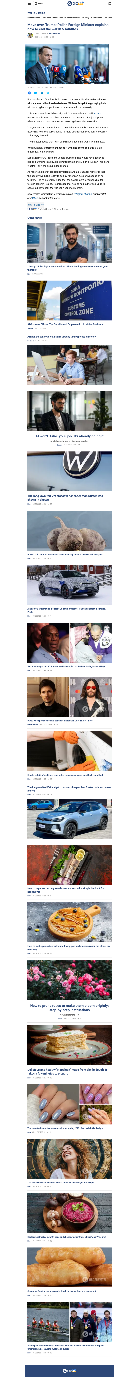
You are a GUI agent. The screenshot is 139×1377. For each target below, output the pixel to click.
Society (30, 328)
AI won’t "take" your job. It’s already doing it (69, 436)
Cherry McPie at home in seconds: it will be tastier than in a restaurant (61, 1291)
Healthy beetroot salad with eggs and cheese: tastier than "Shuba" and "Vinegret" (66, 1237)
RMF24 (98, 113)
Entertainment (32, 725)
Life (28, 274)
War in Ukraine (33, 18)
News (29, 504)
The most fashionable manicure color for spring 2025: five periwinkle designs (65, 1128)
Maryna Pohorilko (41, 34)
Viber (34, 198)
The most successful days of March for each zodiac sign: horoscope (60, 1182)
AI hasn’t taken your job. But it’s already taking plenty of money (61, 336)
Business (30, 341)
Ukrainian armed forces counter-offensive (61, 18)
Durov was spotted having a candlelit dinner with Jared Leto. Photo (60, 720)
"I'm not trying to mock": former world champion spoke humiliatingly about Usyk (66, 666)
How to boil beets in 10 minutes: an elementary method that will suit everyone (65, 554)
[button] (67, 63)
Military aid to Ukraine (92, 18)
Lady (29, 1132)
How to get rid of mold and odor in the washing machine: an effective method (65, 775)
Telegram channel (82, 194)
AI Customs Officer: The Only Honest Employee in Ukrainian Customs (65, 324)
